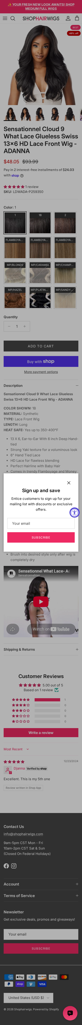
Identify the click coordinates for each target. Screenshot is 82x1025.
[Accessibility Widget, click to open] (74, 513)
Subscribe (41, 537)
